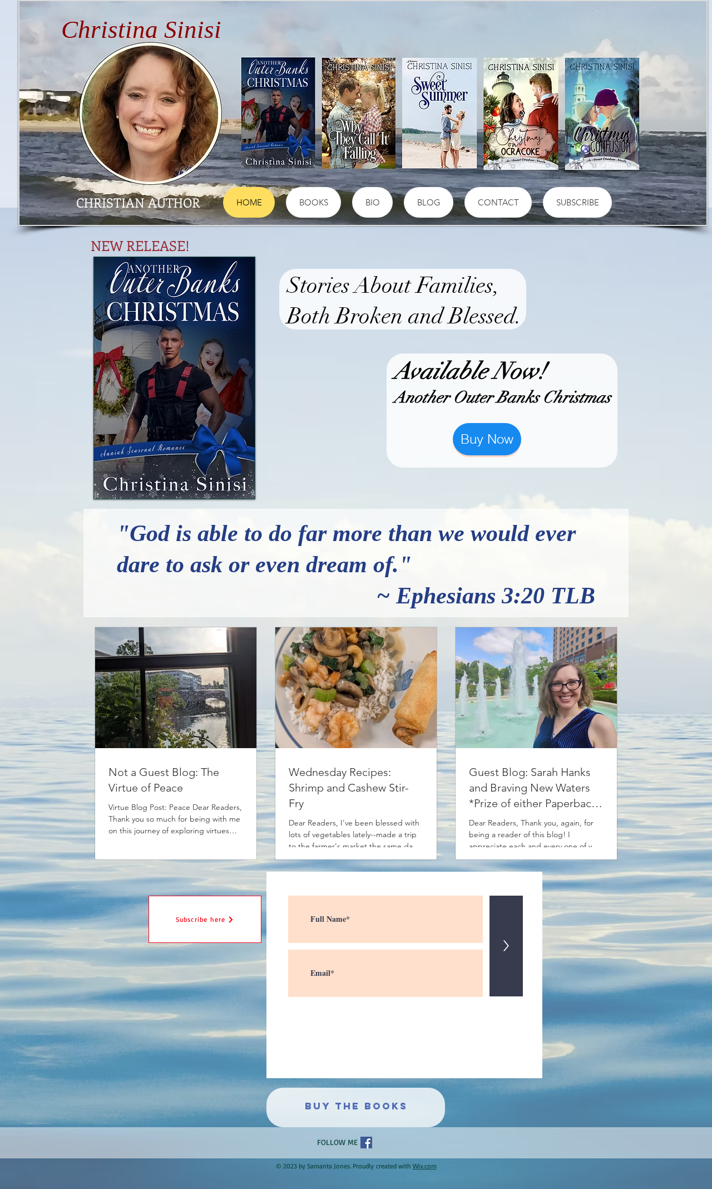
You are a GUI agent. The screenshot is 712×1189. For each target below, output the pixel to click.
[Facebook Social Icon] (366, 1142)
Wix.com (425, 1166)
